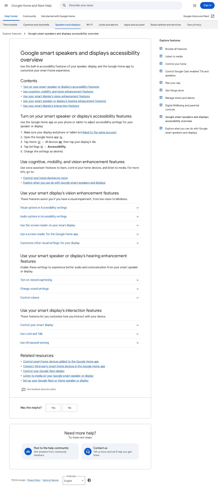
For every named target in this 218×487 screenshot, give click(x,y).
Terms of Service (50, 480)
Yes (53, 407)
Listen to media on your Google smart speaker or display (58, 376)
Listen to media (174, 56)
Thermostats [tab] (10, 24)
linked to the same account (99, 132)
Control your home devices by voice (45, 178)
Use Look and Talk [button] (31, 334)
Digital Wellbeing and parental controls (182, 107)
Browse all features (176, 49)
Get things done (174, 90)
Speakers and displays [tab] (67, 24)
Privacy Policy (33, 480)
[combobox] (125, 5)
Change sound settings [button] (34, 289)
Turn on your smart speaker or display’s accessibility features (61, 87)
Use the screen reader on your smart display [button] (47, 225)
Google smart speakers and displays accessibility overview (187, 119)
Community (29, 16)
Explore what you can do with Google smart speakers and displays (64, 183)
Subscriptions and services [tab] (166, 24)
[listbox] (74, 480)
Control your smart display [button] (36, 325)
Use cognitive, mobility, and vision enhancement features (58, 91)
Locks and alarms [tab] (108, 24)
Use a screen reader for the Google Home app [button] (49, 234)
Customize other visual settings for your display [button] (50, 243)
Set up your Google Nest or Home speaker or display (55, 380)
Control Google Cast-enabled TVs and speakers (187, 73)
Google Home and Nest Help (31, 5)
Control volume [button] (29, 297)
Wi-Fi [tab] (90, 24)
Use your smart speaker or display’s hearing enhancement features (64, 101)
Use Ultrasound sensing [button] (34, 342)
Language (71, 476)
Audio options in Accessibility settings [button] (43, 216)
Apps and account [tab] (134, 24)
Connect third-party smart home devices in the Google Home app (64, 366)
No (69, 407)
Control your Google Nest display (44, 371)
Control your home (175, 63)
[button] (6, 5)
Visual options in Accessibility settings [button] (43, 207)
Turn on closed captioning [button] (36, 280)
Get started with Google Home (58, 16)
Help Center (11, 16)
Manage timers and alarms (179, 98)
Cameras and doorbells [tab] (36, 24)
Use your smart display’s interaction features (51, 106)
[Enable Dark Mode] (89, 480)
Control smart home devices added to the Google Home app (61, 361)
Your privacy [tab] (194, 24)
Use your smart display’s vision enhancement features (56, 96)
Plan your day (172, 83)
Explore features (170, 40)
